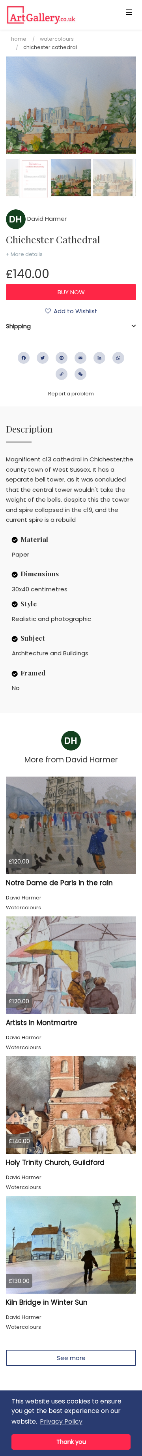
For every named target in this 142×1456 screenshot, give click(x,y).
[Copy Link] (61, 374)
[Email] (80, 358)
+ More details (24, 254)
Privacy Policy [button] (61, 1421)
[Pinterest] (61, 358)
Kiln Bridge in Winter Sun (47, 1302)
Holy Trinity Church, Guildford (55, 1162)
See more (71, 1358)
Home (18, 39)
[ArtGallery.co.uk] (57, 15)
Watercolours (57, 39)
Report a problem (71, 393)
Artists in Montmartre (41, 1022)
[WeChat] (80, 374)
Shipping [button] (18, 326)
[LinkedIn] (99, 358)
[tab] (71, 326)
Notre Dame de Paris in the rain (59, 883)
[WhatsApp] (118, 358)
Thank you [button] (71, 1442)
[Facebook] (23, 358)
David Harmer (46, 218)
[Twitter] (42, 358)
